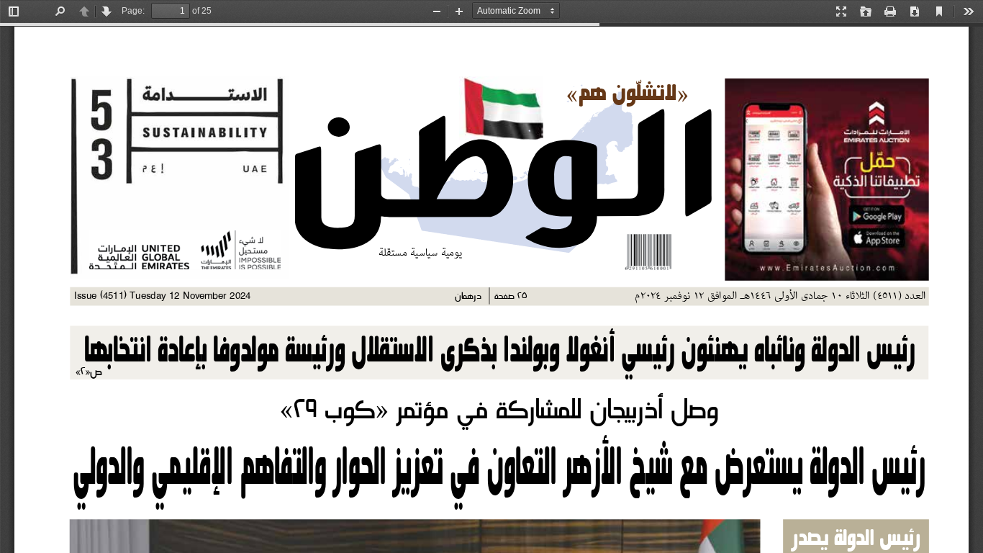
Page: (133, 11)
